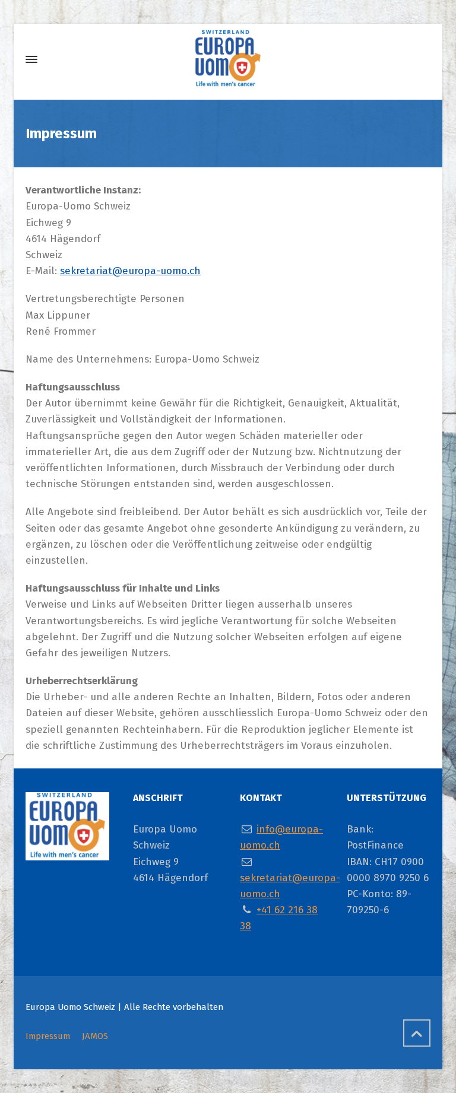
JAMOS (95, 1036)
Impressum (48, 1036)
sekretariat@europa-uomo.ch (130, 271)
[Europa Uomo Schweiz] (228, 59)
